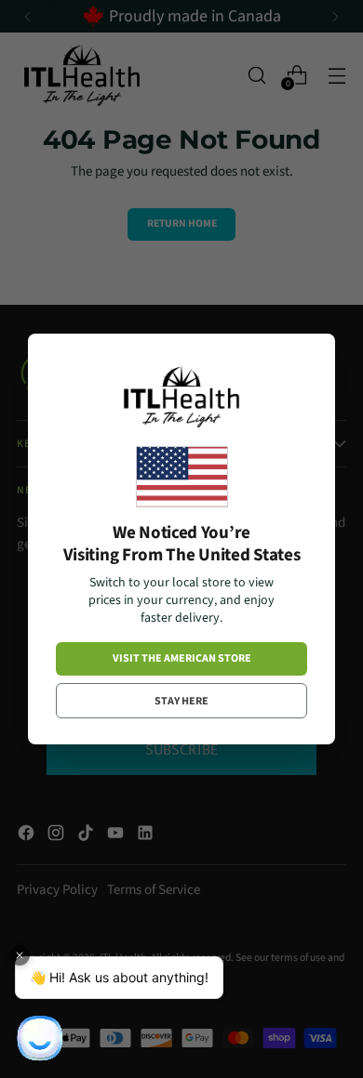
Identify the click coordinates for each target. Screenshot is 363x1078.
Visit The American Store (182, 658)
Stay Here (181, 701)
